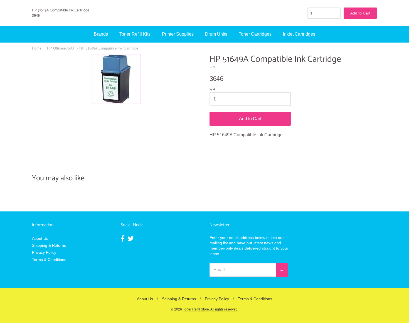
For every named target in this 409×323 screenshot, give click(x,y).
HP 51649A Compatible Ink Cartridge (108, 48)
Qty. (213, 88)
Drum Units (216, 34)
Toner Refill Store (196, 309)
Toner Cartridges (255, 34)
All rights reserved (224, 309)
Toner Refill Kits (135, 34)
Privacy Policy (44, 252)
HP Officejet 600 (60, 48)
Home (36, 48)
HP (212, 67)
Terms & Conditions (49, 259)
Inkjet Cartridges (299, 34)
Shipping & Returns (49, 245)
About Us (40, 238)
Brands (101, 34)
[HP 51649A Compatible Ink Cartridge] (116, 79)
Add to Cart (250, 118)
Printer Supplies (178, 34)
